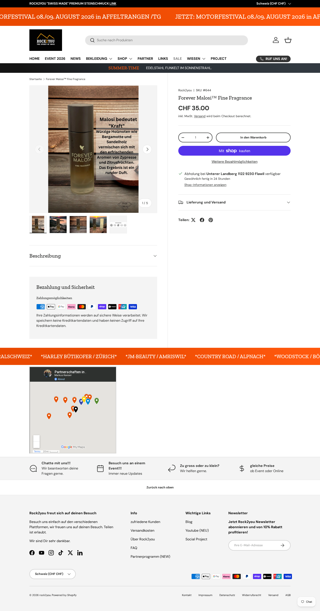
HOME (34, 58)
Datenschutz (227, 595)
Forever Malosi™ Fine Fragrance (65, 79)
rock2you (45, 595)
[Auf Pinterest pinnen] (210, 220)
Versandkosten (142, 530)
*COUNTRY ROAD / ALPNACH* (191, 356)
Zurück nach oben (160, 487)
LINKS (163, 58)
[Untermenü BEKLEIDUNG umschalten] (110, 58)
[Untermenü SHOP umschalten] (130, 58)
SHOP (122, 58)
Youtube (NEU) (197, 530)
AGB (288, 595)
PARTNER (145, 58)
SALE (177, 58)
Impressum (205, 595)
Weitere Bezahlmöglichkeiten (235, 161)
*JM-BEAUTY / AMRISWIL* (117, 356)
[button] (288, 40)
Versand (199, 116)
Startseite (35, 79)
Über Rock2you (143, 539)
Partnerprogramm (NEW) (150, 556)
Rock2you (185, 90)
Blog (188, 521)
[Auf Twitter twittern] (193, 220)
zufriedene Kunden (145, 521)
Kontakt (187, 595)
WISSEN (193, 58)
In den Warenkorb (253, 137)
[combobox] (166, 40)
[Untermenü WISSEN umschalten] (203, 58)
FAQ (134, 548)
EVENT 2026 (55, 58)
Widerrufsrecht (251, 595)
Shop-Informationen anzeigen (205, 185)
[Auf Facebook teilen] (202, 220)
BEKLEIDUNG (96, 58)
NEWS (76, 58)
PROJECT (219, 58)
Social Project (196, 539)
